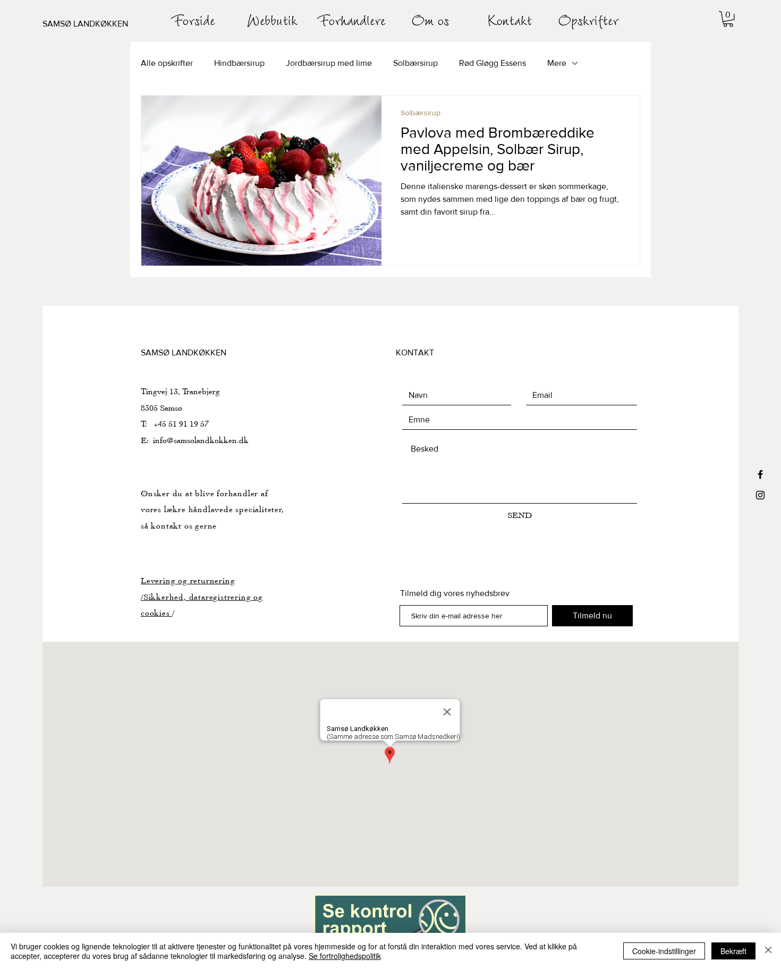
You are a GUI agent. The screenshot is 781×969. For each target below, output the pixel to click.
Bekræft (733, 951)
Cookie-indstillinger (664, 951)
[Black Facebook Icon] (760, 474)
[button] (728, 19)
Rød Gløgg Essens (492, 62)
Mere (556, 62)
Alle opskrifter (167, 62)
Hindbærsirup (239, 62)
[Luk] (768, 950)
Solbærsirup (415, 62)
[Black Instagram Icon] (760, 495)
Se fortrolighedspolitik (345, 955)
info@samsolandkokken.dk (201, 440)
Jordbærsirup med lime (329, 62)
